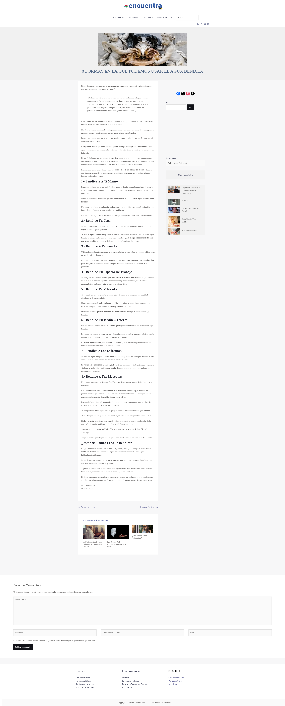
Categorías (171, 158)
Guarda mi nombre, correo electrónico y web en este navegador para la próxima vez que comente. (55, 640)
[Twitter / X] (173, 671)
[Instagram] (208, 24)
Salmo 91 (185, 200)
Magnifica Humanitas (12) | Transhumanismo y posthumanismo (191, 190)
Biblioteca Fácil (128, 687)
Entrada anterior (86, 507)
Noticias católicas (83, 681)
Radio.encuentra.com (85, 684)
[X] (202, 24)
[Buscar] (196, 17)
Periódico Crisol (175, 681)
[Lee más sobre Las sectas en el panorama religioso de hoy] (118, 531)
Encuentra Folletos (130, 681)
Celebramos (132, 17)
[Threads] (205, 24)
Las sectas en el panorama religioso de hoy (116, 544)
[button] (122, 17)
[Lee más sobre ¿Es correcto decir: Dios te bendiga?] (142, 528)
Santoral (125, 677)
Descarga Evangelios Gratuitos (135, 684)
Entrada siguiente (149, 507)
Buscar (169, 102)
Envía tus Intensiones (85, 687)
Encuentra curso (83, 677)
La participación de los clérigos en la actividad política (92, 544)
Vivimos (147, 17)
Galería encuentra (176, 677)
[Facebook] (198, 24)
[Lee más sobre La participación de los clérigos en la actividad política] (94, 531)
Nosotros (172, 684)
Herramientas (163, 17)
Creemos (117, 17)
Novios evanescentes (189, 230)
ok (190, 107)
